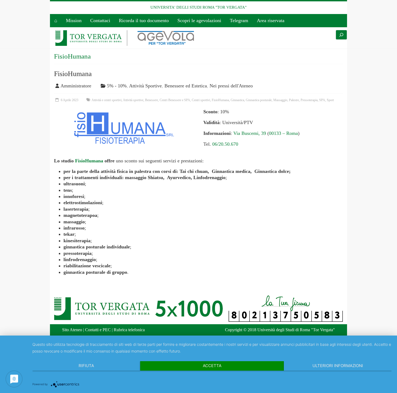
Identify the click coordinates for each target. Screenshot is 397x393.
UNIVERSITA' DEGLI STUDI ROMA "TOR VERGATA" (198, 7)
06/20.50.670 (225, 144)
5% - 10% (117, 85)
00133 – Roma (283, 133)
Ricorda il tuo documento (144, 20)
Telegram (239, 20)
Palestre (294, 100)
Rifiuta (86, 365)
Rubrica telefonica (129, 329)
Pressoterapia (309, 100)
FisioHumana (73, 74)
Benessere (151, 100)
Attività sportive (133, 100)
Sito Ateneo (72, 329)
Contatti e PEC (98, 329)
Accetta (212, 365)
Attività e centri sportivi (107, 100)
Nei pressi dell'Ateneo (231, 85)
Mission (74, 20)
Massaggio (280, 100)
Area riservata (270, 20)
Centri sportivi (201, 100)
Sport (330, 100)
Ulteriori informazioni (337, 365)
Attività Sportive (145, 85)
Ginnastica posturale (259, 100)
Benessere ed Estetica (185, 85)
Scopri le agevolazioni (199, 20)
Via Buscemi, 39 (249, 133)
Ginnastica (237, 100)
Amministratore (75, 85)
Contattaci (100, 20)
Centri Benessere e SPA (175, 100)
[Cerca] (341, 35)
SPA (322, 100)
